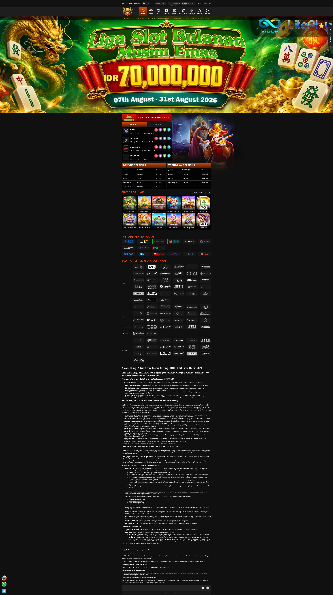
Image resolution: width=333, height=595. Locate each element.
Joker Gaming (129, 435)
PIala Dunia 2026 (163, 458)
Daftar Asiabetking (187, 374)
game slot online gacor (185, 404)
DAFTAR (205, 3)
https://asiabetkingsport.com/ (154, 582)
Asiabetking (146, 412)
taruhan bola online (164, 372)
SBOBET (124, 450)
